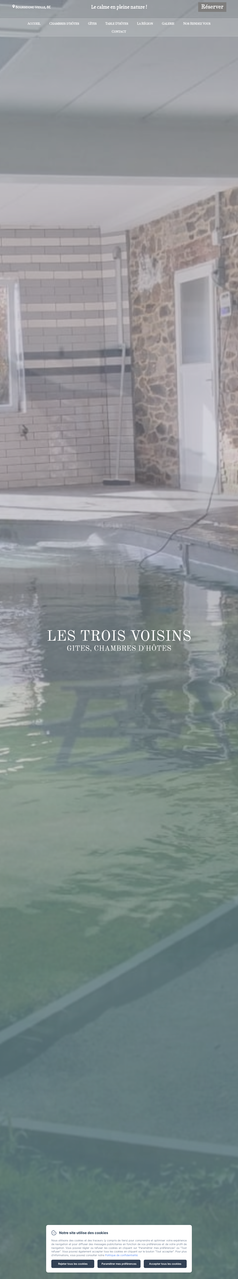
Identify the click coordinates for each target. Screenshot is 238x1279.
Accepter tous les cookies (165, 1263)
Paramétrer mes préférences (119, 1263)
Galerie (168, 23)
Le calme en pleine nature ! (119, 6)
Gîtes (92, 23)
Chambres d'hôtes (64, 23)
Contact (119, 31)
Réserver (212, 7)
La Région (145, 23)
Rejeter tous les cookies (73, 1263)
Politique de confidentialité (121, 1255)
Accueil (34, 23)
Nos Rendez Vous (196, 23)
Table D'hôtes (116, 23)
